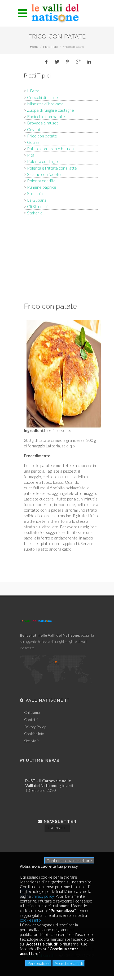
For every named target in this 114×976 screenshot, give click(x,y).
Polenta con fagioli (43, 161)
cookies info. (31, 920)
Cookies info (34, 734)
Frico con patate (42, 135)
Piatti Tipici (50, 47)
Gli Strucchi (37, 206)
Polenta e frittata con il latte (52, 167)
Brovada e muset (42, 122)
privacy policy (43, 896)
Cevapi (33, 129)
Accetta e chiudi (69, 963)
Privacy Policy (35, 727)
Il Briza (33, 90)
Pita (30, 154)
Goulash (34, 142)
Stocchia (35, 193)
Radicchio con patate (46, 116)
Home (34, 47)
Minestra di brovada (45, 103)
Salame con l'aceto (44, 174)
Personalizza (38, 963)
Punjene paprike (41, 186)
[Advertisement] (61, 258)
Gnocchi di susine (42, 97)
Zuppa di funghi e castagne (50, 110)
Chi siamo (32, 712)
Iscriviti (57, 828)
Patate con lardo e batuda (50, 148)
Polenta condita (41, 180)
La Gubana (36, 199)
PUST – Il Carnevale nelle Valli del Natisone (48, 783)
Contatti (31, 720)
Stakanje (35, 212)
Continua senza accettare (69, 860)
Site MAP (31, 741)
